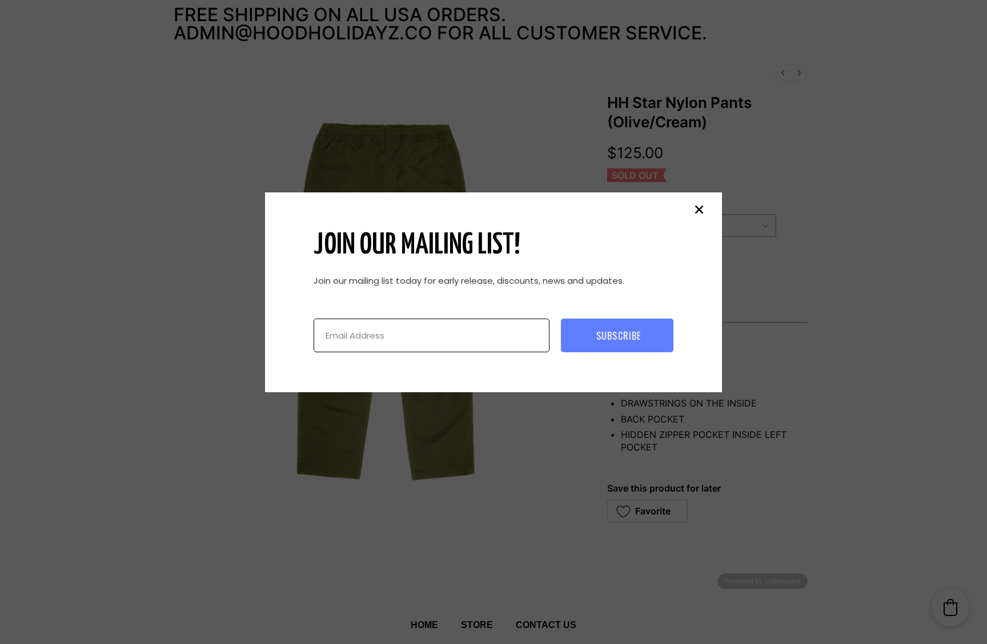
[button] (699, 209)
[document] (493, 322)
